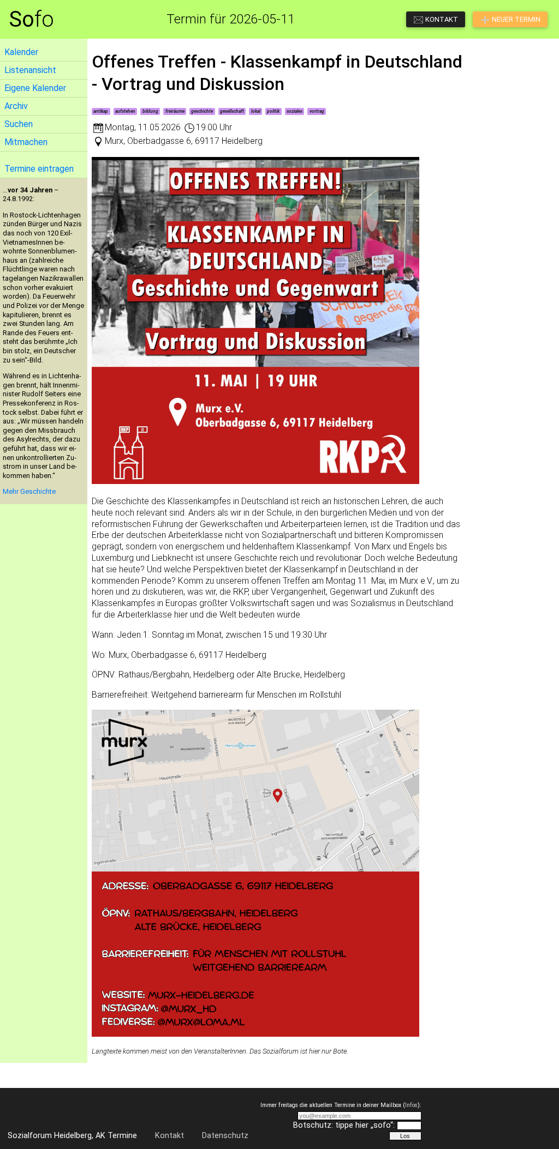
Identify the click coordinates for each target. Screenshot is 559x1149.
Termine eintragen (39, 169)
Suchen (18, 124)
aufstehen (125, 111)
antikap (100, 111)
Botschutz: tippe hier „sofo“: (344, 1125)
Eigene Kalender (35, 88)
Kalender (21, 52)
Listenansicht (30, 70)
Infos (411, 1105)
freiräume (175, 111)
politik (273, 111)
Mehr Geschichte (29, 491)
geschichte (202, 111)
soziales (294, 111)
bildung (150, 111)
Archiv (16, 106)
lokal (255, 111)
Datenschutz (225, 1135)
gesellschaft (232, 111)
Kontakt (169, 1135)
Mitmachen (25, 142)
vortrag (317, 111)
